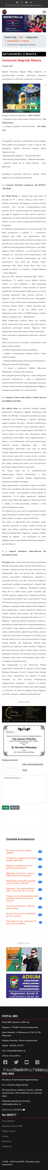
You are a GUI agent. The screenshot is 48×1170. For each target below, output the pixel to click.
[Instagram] (31, 2)
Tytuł (24, 770)
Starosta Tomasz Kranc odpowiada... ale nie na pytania (21, 914)
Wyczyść (14, 807)
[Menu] (44, 12)
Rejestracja (6, 1141)
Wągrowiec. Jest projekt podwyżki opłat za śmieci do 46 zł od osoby (20, 889)
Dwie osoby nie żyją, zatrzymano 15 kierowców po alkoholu (21, 922)
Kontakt (5, 1136)
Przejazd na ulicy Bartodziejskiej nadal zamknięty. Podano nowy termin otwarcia (22, 898)
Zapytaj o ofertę (12, 1110)
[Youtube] (26, 2)
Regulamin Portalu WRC (12, 1126)
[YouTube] (29, 1063)
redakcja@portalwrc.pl (32, 5)
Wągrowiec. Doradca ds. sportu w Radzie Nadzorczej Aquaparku (20, 874)
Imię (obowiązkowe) (32, 764)
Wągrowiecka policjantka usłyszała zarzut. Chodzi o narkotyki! (20, 882)
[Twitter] (22, 2)
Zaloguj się (6, 1146)
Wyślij (5, 807)
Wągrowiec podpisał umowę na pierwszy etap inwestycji (19, 867)
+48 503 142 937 (13, 5)
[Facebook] (17, 2)
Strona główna (8, 1121)
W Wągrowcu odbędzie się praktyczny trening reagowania (22, 859)
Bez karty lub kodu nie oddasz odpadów (18, 851)
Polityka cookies (8, 1131)
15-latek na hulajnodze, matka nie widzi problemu (20, 907)
